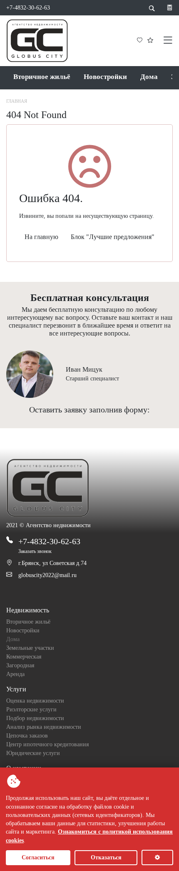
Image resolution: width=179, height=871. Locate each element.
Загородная (20, 665)
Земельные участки (30, 648)
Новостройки (105, 77)
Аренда (15, 674)
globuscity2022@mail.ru (47, 575)
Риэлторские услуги (31, 709)
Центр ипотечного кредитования (47, 744)
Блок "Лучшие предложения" (112, 236)
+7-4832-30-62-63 (28, 8)
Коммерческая (23, 657)
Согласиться (38, 857)
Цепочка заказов (27, 736)
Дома (149, 77)
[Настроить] (157, 857)
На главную (41, 236)
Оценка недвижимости (35, 701)
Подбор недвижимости (35, 718)
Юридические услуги (33, 753)
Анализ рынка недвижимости (43, 727)
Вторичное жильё (41, 77)
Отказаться (106, 857)
